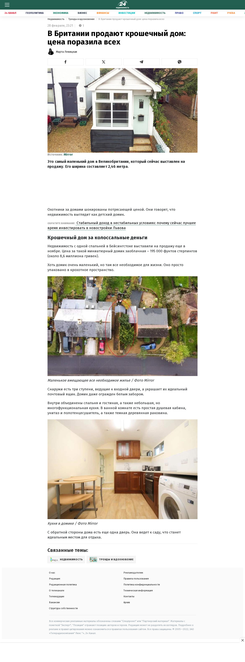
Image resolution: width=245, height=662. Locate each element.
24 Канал (10, 12)
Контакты (128, 596)
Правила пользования (136, 578)
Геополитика (35, 12)
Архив (126, 602)
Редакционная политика (63, 584)
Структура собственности (63, 608)
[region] (122, 652)
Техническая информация (138, 590)
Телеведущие (56, 596)
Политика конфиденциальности (141, 584)
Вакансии (54, 602)
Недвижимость (155, 12)
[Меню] (7, 5)
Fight (214, 12)
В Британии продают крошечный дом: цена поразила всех (131, 19)
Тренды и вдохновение (81, 19)
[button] (65, 61)
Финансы (102, 12)
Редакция (54, 578)
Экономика (60, 12)
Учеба (231, 12)
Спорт (197, 12)
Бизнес (82, 12)
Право (179, 12)
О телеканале (56, 590)
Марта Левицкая (66, 51)
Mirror (68, 154)
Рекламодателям (133, 572)
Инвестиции (126, 12)
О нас (52, 572)
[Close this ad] (242, 640)
